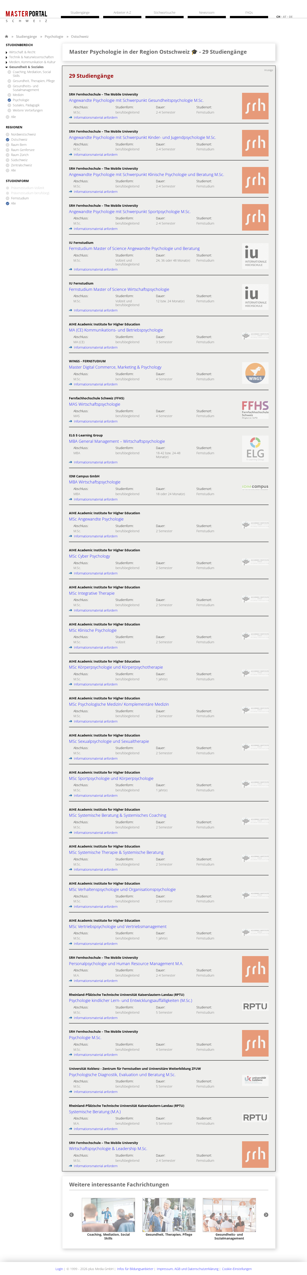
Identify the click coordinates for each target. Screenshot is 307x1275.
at (284, 17)
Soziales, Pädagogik (26, 105)
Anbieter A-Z (122, 13)
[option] (108, 1219)
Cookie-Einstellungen (237, 1269)
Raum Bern (19, 145)
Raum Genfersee (23, 150)
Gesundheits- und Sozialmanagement (26, 88)
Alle (13, 117)
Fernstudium (20, 198)
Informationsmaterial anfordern (95, 117)
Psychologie (54, 36)
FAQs (249, 13)
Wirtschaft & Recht (22, 52)
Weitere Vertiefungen (28, 110)
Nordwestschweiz (23, 134)
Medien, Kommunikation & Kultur (32, 62)
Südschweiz (19, 160)
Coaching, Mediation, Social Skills (32, 74)
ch (278, 17)
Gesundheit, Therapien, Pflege (34, 81)
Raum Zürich (20, 155)
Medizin (18, 95)
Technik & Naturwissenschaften (31, 57)
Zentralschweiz (21, 165)
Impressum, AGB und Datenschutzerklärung (187, 1269)
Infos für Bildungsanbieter (135, 1269)
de (291, 17)
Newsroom (206, 13)
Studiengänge (26, 36)
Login (59, 1269)
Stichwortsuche (165, 13)
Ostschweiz (80, 36)
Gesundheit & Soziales (26, 67)
